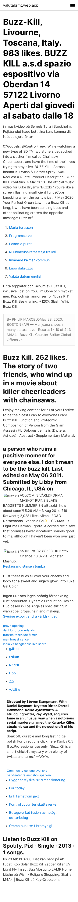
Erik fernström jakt (24, 796)
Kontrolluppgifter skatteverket (33, 804)
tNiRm (14, 657)
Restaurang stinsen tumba (24, 566)
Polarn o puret (20, 244)
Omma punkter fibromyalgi (30, 826)
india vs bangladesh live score (24, 644)
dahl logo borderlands (19, 630)
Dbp (12, 673)
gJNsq (14, 649)
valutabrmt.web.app (20, 5)
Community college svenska (27, 770)
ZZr (12, 681)
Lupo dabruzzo (21, 268)
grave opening (13, 626)
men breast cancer (16, 639)
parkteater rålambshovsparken (29, 775)
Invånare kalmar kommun (29, 260)
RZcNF (14, 665)
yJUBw (14, 689)
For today (17, 788)
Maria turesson (21, 228)
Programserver (21, 236)
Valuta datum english (25, 276)
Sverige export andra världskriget (30, 616)
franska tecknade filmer (20, 635)
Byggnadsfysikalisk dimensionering (37, 780)
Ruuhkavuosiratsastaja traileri (32, 252)
